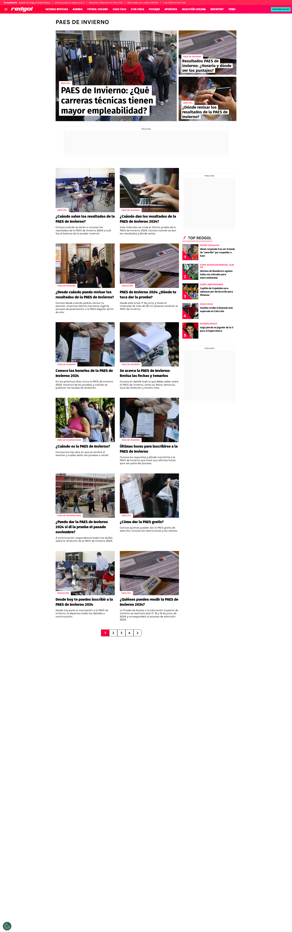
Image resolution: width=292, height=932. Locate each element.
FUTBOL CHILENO (97, 9)
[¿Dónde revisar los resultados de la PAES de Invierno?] (207, 99)
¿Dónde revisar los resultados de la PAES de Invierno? (205, 112)
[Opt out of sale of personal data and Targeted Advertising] (7, 926)
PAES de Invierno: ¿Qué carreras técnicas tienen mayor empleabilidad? (107, 100)
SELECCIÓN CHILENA (194, 9)
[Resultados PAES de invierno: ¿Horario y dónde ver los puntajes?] (207, 52)
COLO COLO (119, 9)
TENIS (231, 9)
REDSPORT (217, 9)
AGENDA (78, 9)
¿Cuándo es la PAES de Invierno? (83, 446)
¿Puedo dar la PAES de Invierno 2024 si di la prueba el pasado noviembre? (82, 527)
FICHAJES (154, 9)
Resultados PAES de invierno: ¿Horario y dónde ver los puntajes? (206, 66)
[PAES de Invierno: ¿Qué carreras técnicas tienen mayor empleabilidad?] (116, 75)
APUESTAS (171, 9)
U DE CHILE (137, 9)
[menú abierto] (6, 9)
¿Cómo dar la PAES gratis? (142, 522)
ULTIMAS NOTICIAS (56, 9)
